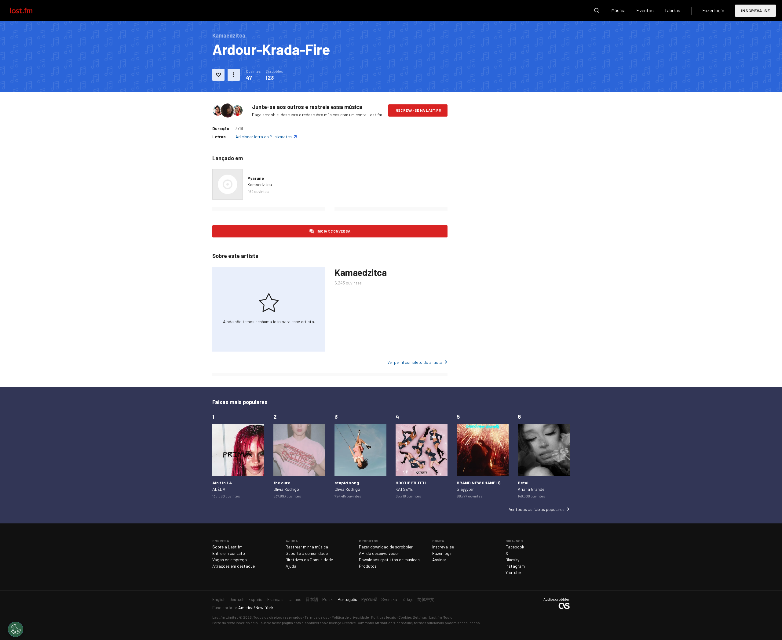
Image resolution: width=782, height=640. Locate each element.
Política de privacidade (350, 617)
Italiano (294, 599)
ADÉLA (218, 489)
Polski (328, 599)
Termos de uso (317, 617)
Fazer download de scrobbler (386, 546)
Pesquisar (596, 10)
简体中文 (425, 599)
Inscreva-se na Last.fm (417, 110)
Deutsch (236, 599)
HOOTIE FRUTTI (411, 482)
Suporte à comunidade (307, 553)
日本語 (311, 599)
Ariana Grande (531, 489)
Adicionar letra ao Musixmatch (264, 136)
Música (618, 10)
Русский (369, 599)
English (218, 599)
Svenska (389, 599)
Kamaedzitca (259, 184)
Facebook (515, 546)
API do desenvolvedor (379, 553)
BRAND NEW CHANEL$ (479, 482)
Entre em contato (228, 553)
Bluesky (512, 559)
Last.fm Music (440, 617)
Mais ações (234, 75)
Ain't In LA (222, 482)
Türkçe (407, 599)
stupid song (346, 482)
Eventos (645, 10)
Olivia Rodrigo (286, 489)
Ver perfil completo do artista (414, 362)
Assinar (439, 559)
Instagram (515, 566)
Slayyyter (465, 489)
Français (275, 599)
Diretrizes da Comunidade (309, 559)
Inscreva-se (755, 10)
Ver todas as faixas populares (537, 509)
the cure (281, 482)
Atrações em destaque (233, 566)
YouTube (513, 572)
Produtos (368, 566)
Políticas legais (383, 617)
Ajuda (291, 566)
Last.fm (28, 10)
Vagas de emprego (229, 559)
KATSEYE (404, 489)
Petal (523, 482)
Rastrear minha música (307, 546)
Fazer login (713, 10)
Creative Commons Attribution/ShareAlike (377, 622)
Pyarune (255, 178)
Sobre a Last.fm (227, 546)
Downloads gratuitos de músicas (389, 559)
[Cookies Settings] (15, 629)
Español (255, 599)
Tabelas (672, 10)
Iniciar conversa (333, 231)
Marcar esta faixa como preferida (218, 75)
